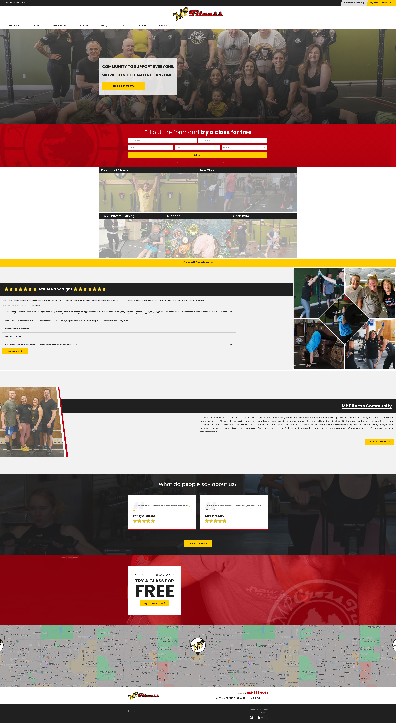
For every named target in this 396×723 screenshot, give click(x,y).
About (36, 25)
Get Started (14, 25)
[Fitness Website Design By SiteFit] (258, 717)
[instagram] (134, 711)
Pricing (104, 25)
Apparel (142, 25)
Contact (163, 25)
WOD (123, 25)
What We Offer (59, 25)
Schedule (83, 25)
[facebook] (129, 711)
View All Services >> (198, 262)
